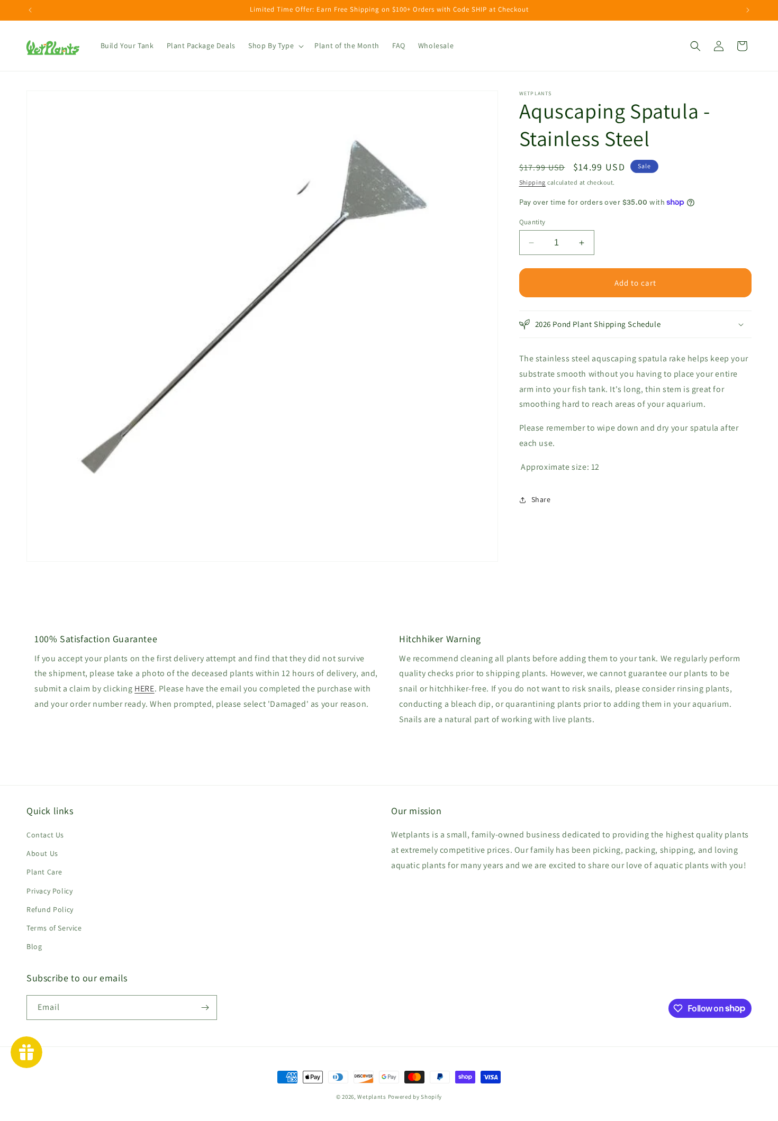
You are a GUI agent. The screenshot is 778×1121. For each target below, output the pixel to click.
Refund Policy (50, 909)
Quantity (532, 221)
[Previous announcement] (30, 10)
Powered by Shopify (415, 1096)
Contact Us (45, 835)
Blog (34, 946)
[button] (275, 45)
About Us (42, 853)
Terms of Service (54, 928)
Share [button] (541, 499)
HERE (144, 688)
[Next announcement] (747, 10)
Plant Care (44, 872)
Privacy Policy (49, 890)
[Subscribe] (204, 1007)
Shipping (532, 182)
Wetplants (371, 1096)
